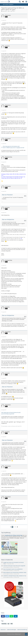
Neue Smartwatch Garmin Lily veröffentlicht (13, 569)
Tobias (4, 563)
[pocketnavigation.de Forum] (5, 1)
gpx (8, 623)
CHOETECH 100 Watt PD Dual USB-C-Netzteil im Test (14, 575)
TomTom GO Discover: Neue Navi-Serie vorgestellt (14, 565)
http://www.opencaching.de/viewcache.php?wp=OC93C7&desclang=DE (11, 413)
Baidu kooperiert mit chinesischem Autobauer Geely (14, 572)
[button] (26, 1)
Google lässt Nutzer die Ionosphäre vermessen (13, 562)
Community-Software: (14, 634)
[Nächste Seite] (17, 527)
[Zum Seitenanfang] (26, 634)
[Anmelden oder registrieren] (23, 1)
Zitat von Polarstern (7, 195)
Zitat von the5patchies (8, 219)
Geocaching (4, 623)
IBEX (11, 623)
